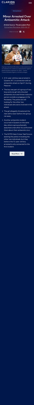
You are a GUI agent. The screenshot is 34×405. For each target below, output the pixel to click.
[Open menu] (30, 3)
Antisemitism (17, 11)
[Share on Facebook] (20, 32)
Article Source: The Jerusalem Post (17, 25)
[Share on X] (24, 32)
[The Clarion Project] (8, 3)
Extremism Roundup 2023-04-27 (17, 27)
